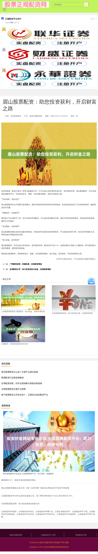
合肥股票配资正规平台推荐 (13, 388)
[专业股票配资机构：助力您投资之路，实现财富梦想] (74, 298)
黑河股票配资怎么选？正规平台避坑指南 (19, 371)
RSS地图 (56, 542)
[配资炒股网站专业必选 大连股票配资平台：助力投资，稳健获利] (49, 441)
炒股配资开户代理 (48, 535)
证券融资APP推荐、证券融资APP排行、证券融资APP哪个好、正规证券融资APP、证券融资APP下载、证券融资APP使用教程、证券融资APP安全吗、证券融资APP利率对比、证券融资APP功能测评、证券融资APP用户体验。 (48, 514)
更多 (92, 18)
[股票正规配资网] (26, 4)
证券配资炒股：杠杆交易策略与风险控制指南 (21, 383)
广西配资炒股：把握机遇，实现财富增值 (26, 264)
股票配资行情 (81, 535)
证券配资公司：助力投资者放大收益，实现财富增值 (30, 269)
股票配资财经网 (55, 547)
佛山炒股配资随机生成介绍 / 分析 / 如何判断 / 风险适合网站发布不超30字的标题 (35, 487)
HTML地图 (64, 542)
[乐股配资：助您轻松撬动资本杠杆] (23, 329)
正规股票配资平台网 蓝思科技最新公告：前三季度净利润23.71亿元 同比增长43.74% (36, 495)
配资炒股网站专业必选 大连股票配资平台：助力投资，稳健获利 (28, 473)
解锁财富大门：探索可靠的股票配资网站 (18, 480)
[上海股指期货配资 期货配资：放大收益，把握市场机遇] (23, 297)
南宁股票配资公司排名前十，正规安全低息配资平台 (24, 394)
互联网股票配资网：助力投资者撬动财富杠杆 (20, 503)
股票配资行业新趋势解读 (12, 377)
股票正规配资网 (15, 535)
